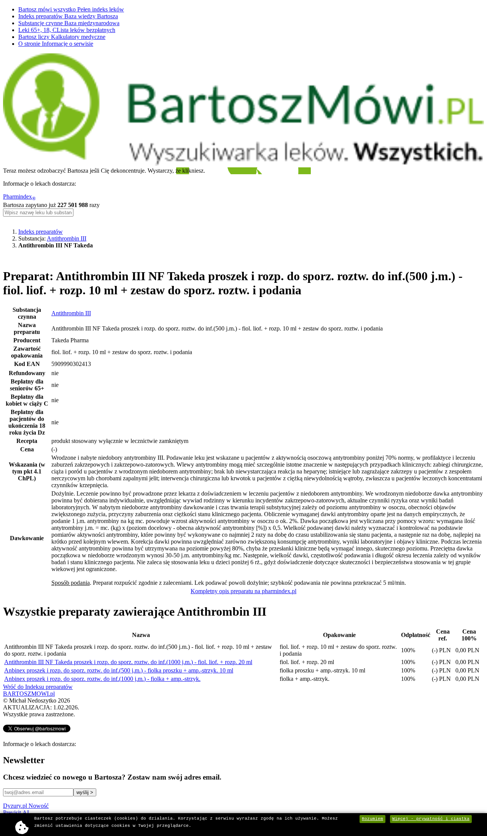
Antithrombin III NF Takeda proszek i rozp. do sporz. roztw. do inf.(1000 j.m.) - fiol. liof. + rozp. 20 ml (128, 662)
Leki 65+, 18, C (66, 30)
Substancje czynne (68, 23)
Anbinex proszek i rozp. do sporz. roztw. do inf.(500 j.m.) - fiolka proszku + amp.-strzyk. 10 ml (118, 670)
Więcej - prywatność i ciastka (430, 819)
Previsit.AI (16, 812)
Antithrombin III (66, 238)
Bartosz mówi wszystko (71, 9)
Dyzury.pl (26, 805)
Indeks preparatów (68, 16)
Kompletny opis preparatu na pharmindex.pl (243, 591)
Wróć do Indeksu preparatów (38, 687)
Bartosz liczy (61, 37)
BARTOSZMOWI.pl (29, 693)
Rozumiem (372, 819)
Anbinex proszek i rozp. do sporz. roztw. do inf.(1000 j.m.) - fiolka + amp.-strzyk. (102, 679)
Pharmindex (19, 196)
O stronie (55, 43)
